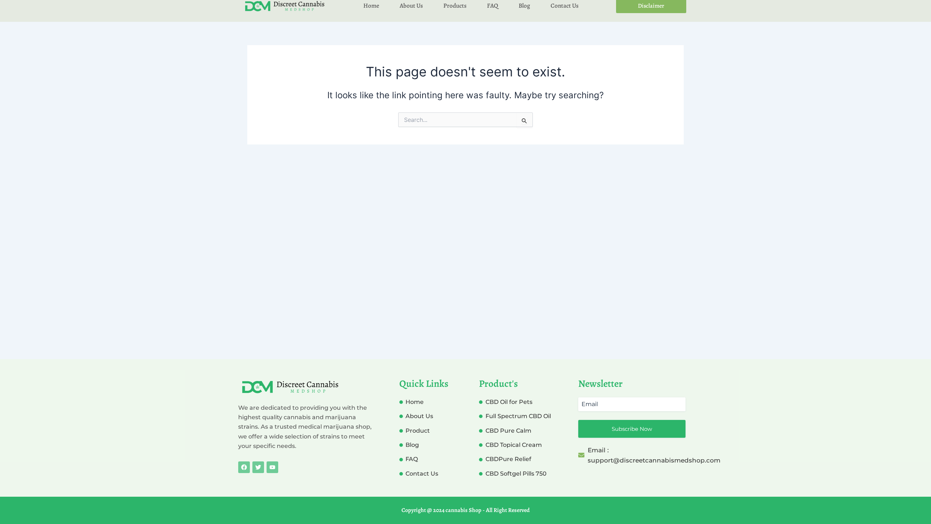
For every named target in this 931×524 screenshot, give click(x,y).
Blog (524, 5)
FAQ (492, 5)
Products (455, 5)
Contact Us (565, 5)
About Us (411, 5)
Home (371, 5)
